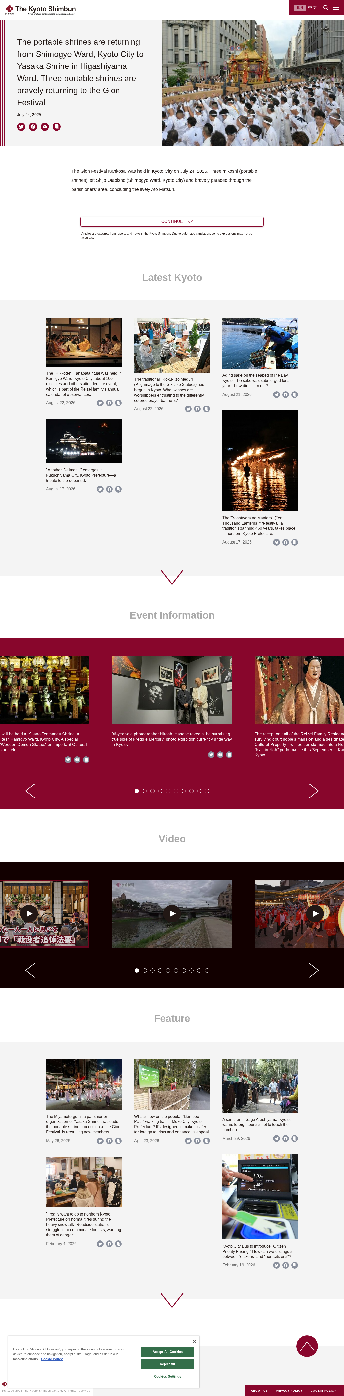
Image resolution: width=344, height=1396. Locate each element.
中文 (312, 7)
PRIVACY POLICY (289, 1390)
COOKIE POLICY (323, 1390)
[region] (103, 1362)
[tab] (137, 791)
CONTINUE (172, 221)
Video (172, 839)
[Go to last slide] (30, 790)
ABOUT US (259, 1390)
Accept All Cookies (168, 1352)
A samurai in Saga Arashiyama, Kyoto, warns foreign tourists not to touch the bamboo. (256, 1124)
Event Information (172, 615)
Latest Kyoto (172, 277)
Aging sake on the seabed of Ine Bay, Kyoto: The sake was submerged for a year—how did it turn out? (256, 380)
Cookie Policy (52, 1359)
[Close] (194, 1341)
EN (300, 7)
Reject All (167, 1364)
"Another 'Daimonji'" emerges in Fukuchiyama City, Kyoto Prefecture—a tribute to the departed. (81, 475)
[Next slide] (314, 790)
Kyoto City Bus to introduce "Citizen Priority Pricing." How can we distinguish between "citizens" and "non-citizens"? (258, 1251)
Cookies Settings (167, 1376)
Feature (172, 1018)
